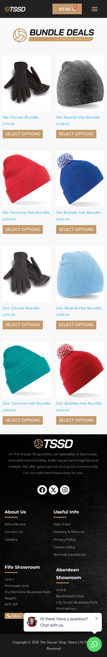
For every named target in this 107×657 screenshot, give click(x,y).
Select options (22, 134)
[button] (94, 9)
